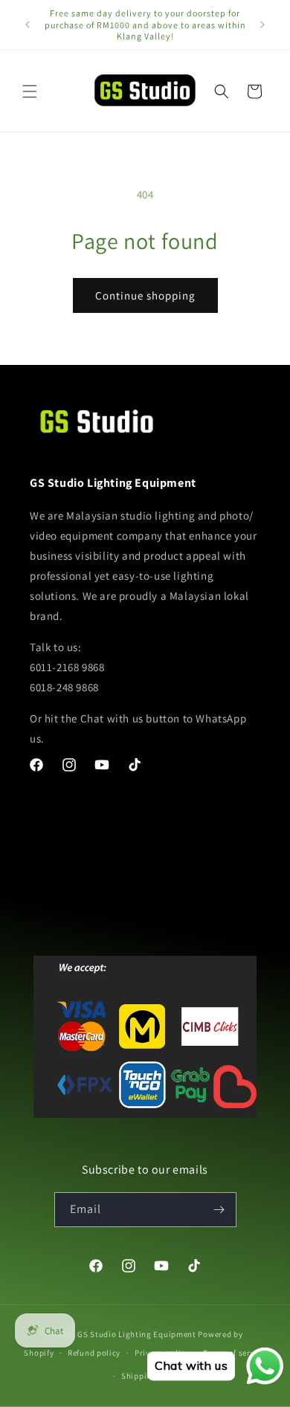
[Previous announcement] (27, 24)
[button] (29, 91)
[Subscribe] (219, 1209)
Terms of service (234, 1353)
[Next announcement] (262, 24)
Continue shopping (145, 295)
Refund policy (94, 1353)
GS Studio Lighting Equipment (136, 1334)
